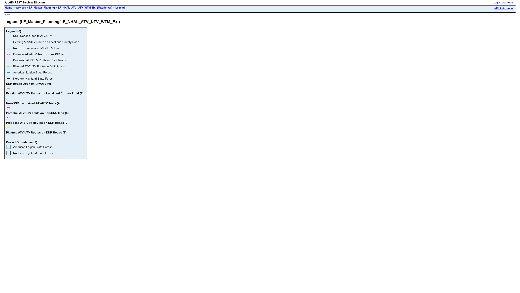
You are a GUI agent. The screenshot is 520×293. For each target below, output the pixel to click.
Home (8, 7)
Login (497, 2)
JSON (7, 15)
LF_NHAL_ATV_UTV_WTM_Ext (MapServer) (85, 7)
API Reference (503, 8)
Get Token (507, 2)
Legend (120, 7)
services (20, 7)
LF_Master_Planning (42, 7)
